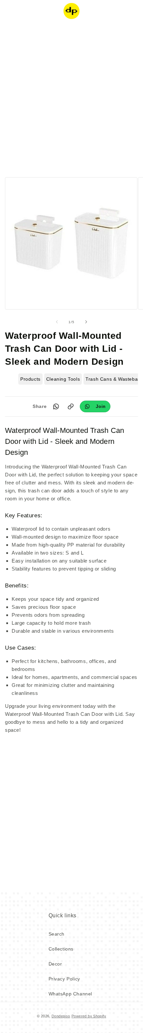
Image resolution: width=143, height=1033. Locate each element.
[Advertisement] (71, 98)
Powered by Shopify (89, 1016)
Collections (61, 949)
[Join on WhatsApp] (95, 406)
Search (57, 934)
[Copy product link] (70, 406)
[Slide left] (57, 322)
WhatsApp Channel (70, 993)
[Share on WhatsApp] (56, 406)
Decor (55, 964)
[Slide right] (86, 322)
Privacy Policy (64, 978)
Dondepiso (61, 1016)
